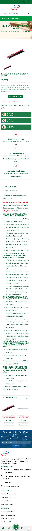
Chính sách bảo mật (7, 504)
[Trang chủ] (3, 527)
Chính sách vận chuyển (8, 494)
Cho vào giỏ (9, 424)
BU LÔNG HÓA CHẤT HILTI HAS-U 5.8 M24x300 (23, 417)
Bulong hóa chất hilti (14, 105)
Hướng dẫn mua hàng (7, 512)
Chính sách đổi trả (7, 501)
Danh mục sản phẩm (11, 18)
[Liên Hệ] (9, 527)
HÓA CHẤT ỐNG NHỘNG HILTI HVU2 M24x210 (8, 416)
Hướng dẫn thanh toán (8, 515)
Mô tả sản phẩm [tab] (10, 187)
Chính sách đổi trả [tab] (11, 190)
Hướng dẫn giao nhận (7, 518)
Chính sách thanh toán (8, 497)
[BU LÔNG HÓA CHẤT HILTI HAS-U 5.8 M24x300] (23, 408)
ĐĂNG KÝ (16, 446)
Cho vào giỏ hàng (15, 96)
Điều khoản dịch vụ (7, 522)
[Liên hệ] (16, 527)
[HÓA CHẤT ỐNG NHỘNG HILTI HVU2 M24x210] (8, 408)
